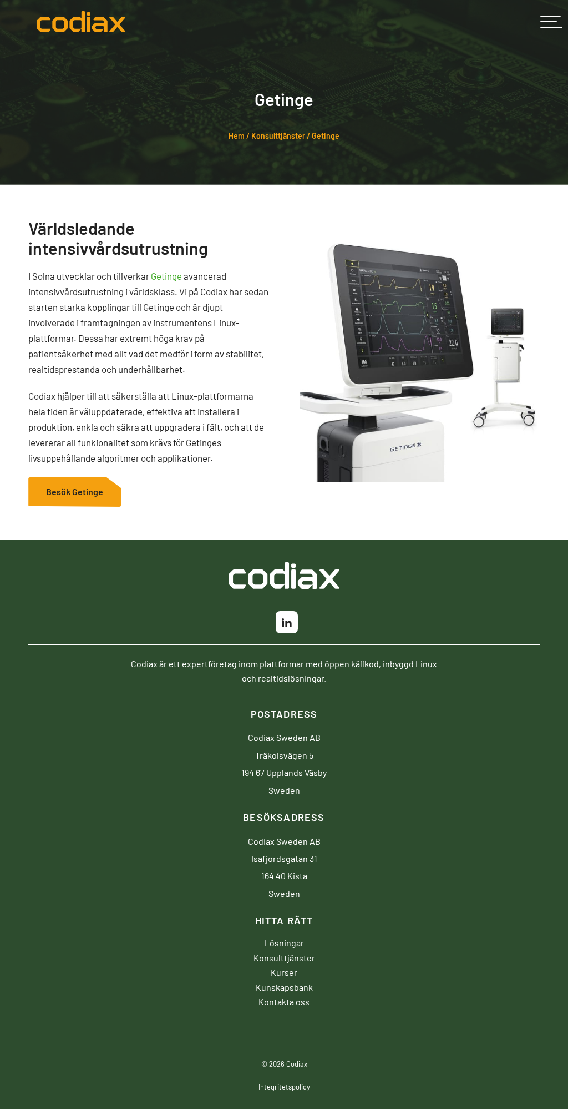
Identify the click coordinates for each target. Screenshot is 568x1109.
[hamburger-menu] (551, 21)
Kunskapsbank (284, 986)
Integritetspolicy (284, 1086)
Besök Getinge (74, 491)
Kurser (284, 971)
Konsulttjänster (278, 135)
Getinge (166, 276)
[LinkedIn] (287, 622)
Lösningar (284, 942)
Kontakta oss (284, 1001)
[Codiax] (81, 25)
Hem (237, 135)
